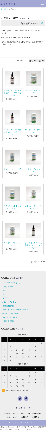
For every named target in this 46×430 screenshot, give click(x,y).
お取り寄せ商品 (8, 321)
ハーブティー (7, 287)
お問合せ (35, 417)
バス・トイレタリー (10, 302)
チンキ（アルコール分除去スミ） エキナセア (12, 132)
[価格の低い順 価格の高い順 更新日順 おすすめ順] (36, 60)
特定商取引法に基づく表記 (14, 414)
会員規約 (24, 417)
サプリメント (7, 298)
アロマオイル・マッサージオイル (15, 310)
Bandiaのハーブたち (10, 317)
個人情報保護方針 (35, 414)
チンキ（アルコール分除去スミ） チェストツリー (33, 245)
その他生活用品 (8, 306)
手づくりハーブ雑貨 (10, 313)
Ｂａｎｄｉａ (8, 3)
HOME (3, 9)
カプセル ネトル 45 (12, 169)
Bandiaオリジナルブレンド (12, 283)
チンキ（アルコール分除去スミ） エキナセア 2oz (12, 92)
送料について (12, 417)
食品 (4, 294)
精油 (4, 290)
